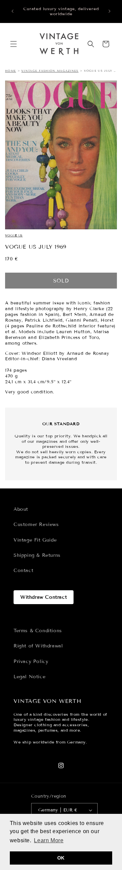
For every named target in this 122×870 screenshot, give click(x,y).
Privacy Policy (31, 661)
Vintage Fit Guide (35, 540)
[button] (13, 44)
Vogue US (14, 235)
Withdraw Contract (43, 597)
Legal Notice (29, 677)
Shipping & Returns (37, 555)
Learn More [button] (48, 840)
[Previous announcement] (12, 11)
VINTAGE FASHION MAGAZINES (50, 70)
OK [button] (61, 858)
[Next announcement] (109, 11)
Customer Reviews (36, 524)
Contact (23, 570)
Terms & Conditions (38, 631)
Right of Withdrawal (38, 646)
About (21, 509)
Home (10, 70)
